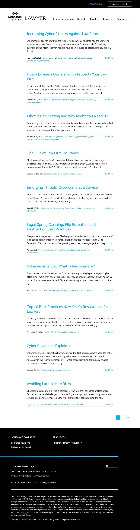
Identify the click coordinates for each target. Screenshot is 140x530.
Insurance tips (67, 99)
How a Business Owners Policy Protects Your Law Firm (67, 76)
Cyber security (81, 58)
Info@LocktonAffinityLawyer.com (36, 476)
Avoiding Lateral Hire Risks (49, 383)
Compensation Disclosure (70, 519)
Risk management (34, 102)
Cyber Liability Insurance (65, 58)
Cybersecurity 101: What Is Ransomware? (61, 265)
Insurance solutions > (21, 442)
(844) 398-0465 (17, 476)
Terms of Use (42, 519)
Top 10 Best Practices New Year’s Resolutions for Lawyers (67, 308)
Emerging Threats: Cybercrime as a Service (62, 187)
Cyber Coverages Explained (49, 345)
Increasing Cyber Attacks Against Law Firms (63, 33)
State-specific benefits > (23, 447)
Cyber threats (70, 208)
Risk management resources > (67, 442)
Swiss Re (80, 404)
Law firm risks (78, 99)
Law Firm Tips (90, 99)
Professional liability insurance (71, 174)
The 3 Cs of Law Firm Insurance (53, 152)
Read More (109, 58)
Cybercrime (80, 208)
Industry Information (41, 60)
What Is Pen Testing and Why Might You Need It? (67, 115)
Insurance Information (52, 99)
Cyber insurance (49, 58)
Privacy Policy (54, 519)
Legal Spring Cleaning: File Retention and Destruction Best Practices (61, 226)
